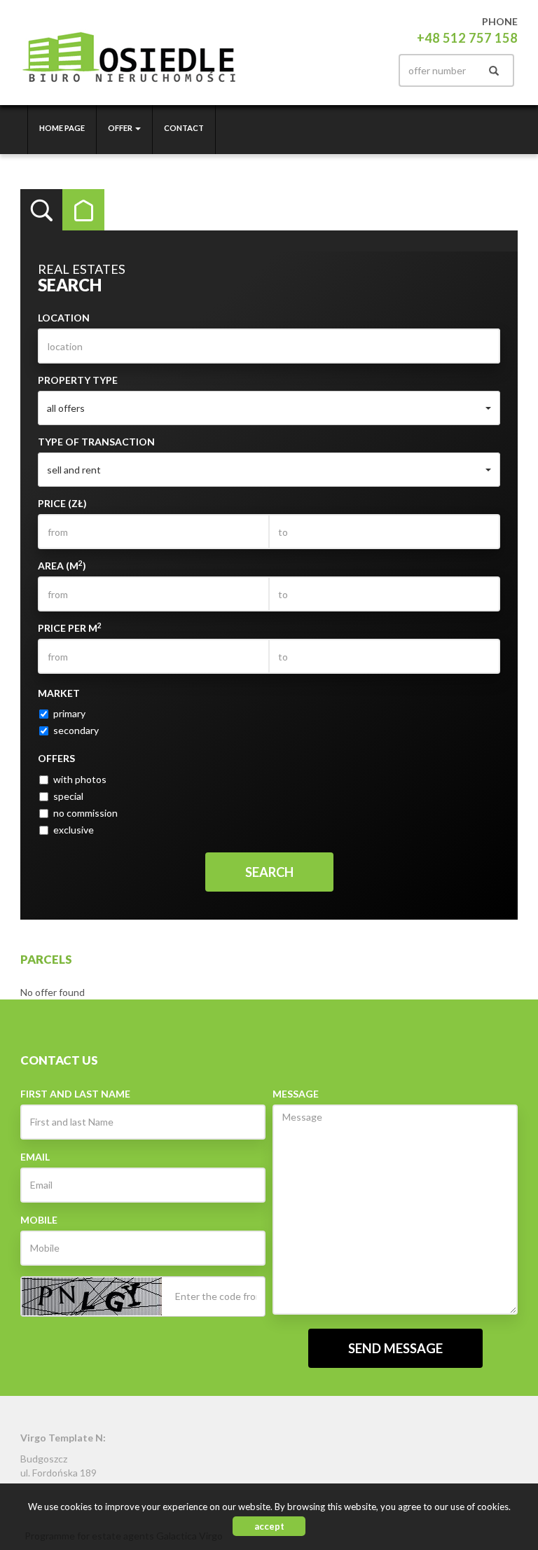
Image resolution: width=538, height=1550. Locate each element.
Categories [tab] (83, 210)
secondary (76, 730)
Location (64, 318)
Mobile (38, 1220)
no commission (85, 813)
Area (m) (62, 565)
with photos (79, 779)
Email (35, 1157)
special (68, 796)
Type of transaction (96, 442)
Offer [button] (121, 127)
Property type (78, 380)
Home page (62, 127)
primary (69, 713)
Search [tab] (41, 210)
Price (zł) (62, 503)
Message (296, 1094)
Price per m (70, 627)
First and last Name (75, 1094)
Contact (184, 127)
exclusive (73, 830)
